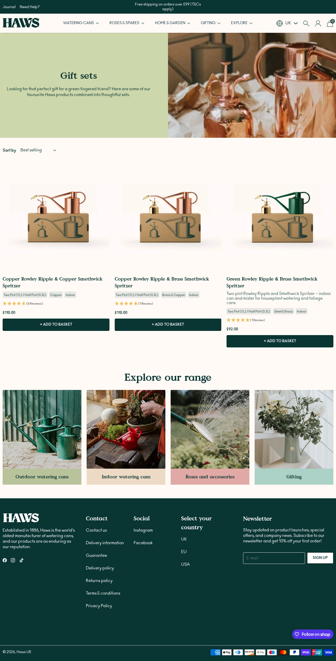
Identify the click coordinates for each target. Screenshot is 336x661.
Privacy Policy (99, 606)
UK (184, 539)
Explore (239, 23)
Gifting (208, 23)
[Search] (306, 23)
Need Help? (30, 7)
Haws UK (24, 652)
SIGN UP (320, 558)
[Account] (318, 23)
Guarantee (96, 555)
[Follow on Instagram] (13, 560)
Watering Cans (79, 23)
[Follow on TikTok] (21, 560)
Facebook (143, 543)
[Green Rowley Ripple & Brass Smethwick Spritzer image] (280, 219)
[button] (81, 23)
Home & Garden (170, 23)
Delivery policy (100, 568)
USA (185, 564)
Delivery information (105, 543)
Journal (9, 7)
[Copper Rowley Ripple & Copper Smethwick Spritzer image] (56, 219)
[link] (42, 437)
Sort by (9, 150)
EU (184, 552)
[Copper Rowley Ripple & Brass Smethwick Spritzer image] (168, 219)
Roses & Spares (124, 23)
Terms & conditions (103, 593)
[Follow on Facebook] (5, 560)
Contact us (96, 530)
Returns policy (99, 581)
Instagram (143, 530)
